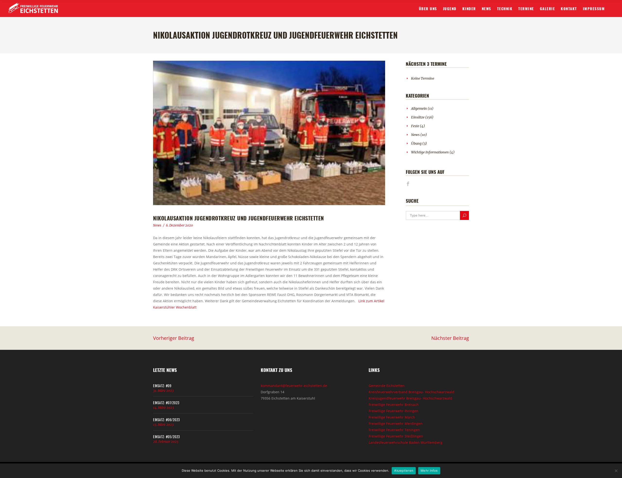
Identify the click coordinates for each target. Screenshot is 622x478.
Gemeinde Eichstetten (387, 385)
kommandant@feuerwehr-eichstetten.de (294, 385)
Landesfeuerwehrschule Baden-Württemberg (405, 442)
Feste (415, 126)
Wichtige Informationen (430, 152)
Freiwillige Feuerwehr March (392, 417)
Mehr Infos (429, 470)
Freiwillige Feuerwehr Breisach (394, 404)
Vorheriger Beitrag (173, 338)
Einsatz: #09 (162, 385)
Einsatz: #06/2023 (166, 419)
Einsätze (417, 117)
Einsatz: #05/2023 (166, 436)
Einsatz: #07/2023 (166, 402)
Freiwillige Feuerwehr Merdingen (396, 423)
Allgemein (419, 108)
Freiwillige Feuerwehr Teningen (394, 430)
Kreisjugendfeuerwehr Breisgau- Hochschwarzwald (410, 398)
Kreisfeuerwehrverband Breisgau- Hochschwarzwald (411, 392)
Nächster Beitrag (450, 338)
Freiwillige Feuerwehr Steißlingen (396, 436)
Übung (416, 143)
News (157, 225)
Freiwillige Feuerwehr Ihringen (393, 411)
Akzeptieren (403, 470)
